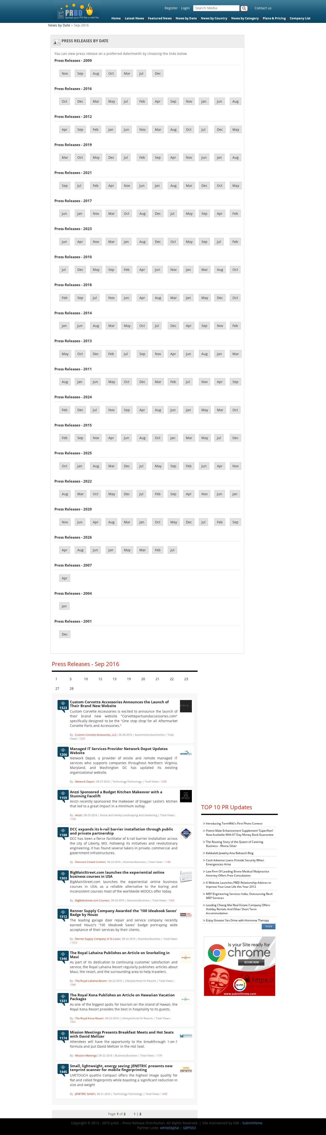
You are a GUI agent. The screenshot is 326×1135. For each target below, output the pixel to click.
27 (57, 688)
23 (186, 679)
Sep (80, 73)
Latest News (134, 18)
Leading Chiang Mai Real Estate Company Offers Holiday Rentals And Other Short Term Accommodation (238, 909)
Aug (96, 73)
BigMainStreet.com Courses (92, 900)
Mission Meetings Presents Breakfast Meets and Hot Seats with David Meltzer (122, 1034)
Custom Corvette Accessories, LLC (95, 734)
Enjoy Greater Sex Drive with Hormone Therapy (237, 920)
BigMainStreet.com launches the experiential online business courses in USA (117, 874)
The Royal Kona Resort (89, 1018)
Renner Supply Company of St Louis (97, 939)
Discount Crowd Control (90, 862)
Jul (141, 73)
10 (86, 679)
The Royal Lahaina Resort (90, 981)
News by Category (245, 18)
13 (114, 679)
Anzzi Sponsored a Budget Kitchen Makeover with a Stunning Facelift (116, 793)
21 (157, 679)
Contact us (263, 8)
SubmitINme (252, 1123)
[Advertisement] (239, 727)
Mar (127, 73)
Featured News (160, 18)
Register (171, 8)
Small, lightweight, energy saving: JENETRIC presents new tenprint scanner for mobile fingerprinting (121, 1067)
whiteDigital (169, 1127)
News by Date (186, 18)
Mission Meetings (86, 1055)
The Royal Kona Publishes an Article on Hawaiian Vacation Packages (122, 997)
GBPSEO (189, 1127)
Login (185, 8)
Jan (203, 101)
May (111, 101)
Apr (158, 101)
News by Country (214, 18)
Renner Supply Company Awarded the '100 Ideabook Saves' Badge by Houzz (123, 912)
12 (100, 679)
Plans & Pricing (274, 18)
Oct (111, 73)
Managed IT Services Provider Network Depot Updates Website (119, 750)
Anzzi (78, 815)
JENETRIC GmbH (85, 1094)
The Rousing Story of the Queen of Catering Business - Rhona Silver (234, 844)
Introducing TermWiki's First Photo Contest (234, 823)
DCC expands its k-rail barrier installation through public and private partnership (121, 831)
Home (116, 18)
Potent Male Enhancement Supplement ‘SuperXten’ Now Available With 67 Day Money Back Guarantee (239, 833)
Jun (219, 101)
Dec (158, 73)
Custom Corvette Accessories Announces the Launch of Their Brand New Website (119, 703)
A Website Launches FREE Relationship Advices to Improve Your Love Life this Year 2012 (238, 885)
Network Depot (84, 781)
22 (172, 679)
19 (129, 679)
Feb (142, 101)
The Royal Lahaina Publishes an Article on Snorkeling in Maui (120, 954)
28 (72, 688)
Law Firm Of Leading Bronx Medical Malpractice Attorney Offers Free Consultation (237, 873)
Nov (65, 73)
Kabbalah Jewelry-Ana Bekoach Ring (229, 853)
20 (143, 679)
